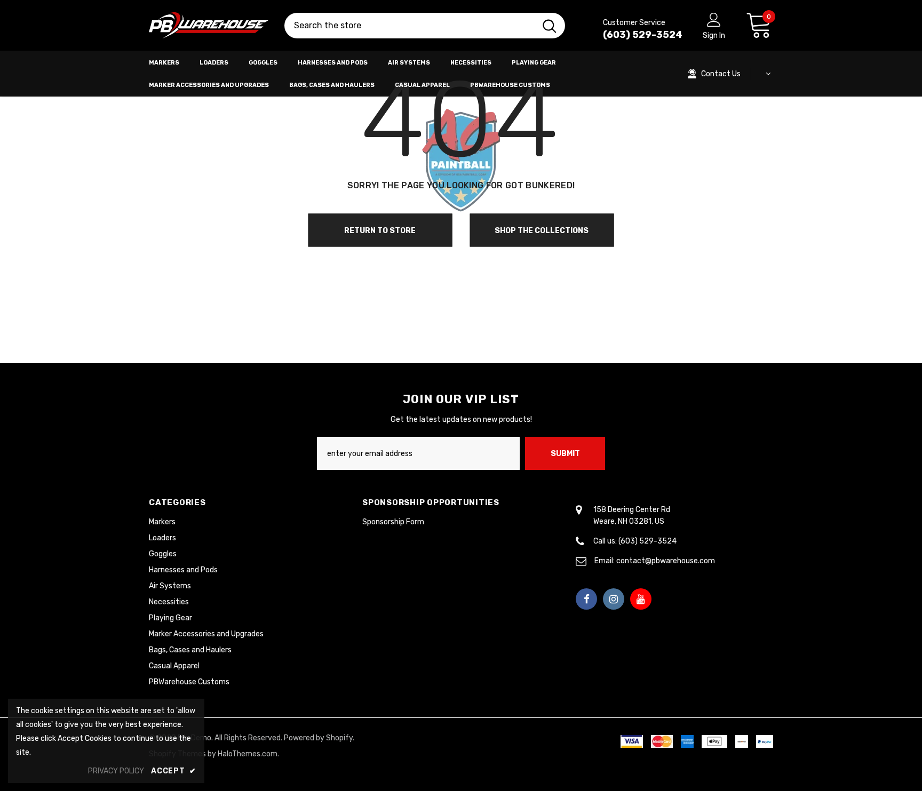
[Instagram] (613, 599)
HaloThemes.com (247, 753)
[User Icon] (714, 19)
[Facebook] (586, 599)
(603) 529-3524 (642, 35)
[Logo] (208, 25)
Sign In (714, 35)
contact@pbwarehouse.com (665, 560)
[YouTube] (640, 599)
